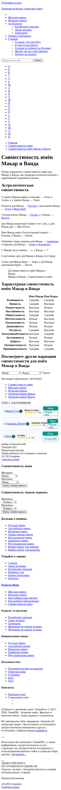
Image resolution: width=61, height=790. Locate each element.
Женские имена (17, 387)
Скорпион (52, 241)
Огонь (34, 214)
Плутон (32, 205)
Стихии (12, 563)
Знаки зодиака (16, 620)
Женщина (7, 472)
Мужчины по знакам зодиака (25, 629)
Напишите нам (16, 694)
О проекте (14, 674)
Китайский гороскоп (20, 569)
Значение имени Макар (21, 393)
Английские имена (19, 528)
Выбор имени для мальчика (24, 549)
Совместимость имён (20, 384)
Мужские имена (17, 390)
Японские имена (17, 531)
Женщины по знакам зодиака (25, 626)
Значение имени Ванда (21, 396)
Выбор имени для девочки (23, 546)
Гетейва (21, 435)
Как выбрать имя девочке (23, 597)
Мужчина (7, 479)
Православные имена (20, 534)
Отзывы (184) (50, 439)
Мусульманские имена (21, 543)
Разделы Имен (10, 585)
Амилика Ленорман (41, 422)
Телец (32, 244)
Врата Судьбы (32, 410)
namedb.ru (41, 730)
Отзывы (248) (52, 426)
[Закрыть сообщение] (2, 737)
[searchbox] (17, 60)
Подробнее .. (19, 754)
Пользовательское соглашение (25, 668)
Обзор (50, 408)
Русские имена (16, 525)
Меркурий (20, 209)
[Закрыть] (2, 761)
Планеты (13, 578)
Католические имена (20, 537)
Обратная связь (17, 671)
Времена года (16, 572)
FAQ (11, 680)
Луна (8, 209)
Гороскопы (14, 623)
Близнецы (44, 244)
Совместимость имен (20, 604)
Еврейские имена (18, 540)
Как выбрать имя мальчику (23, 601)
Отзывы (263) (48, 413)
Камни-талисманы (18, 575)
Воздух (5, 217)
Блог (11, 677)
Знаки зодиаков (17, 566)
